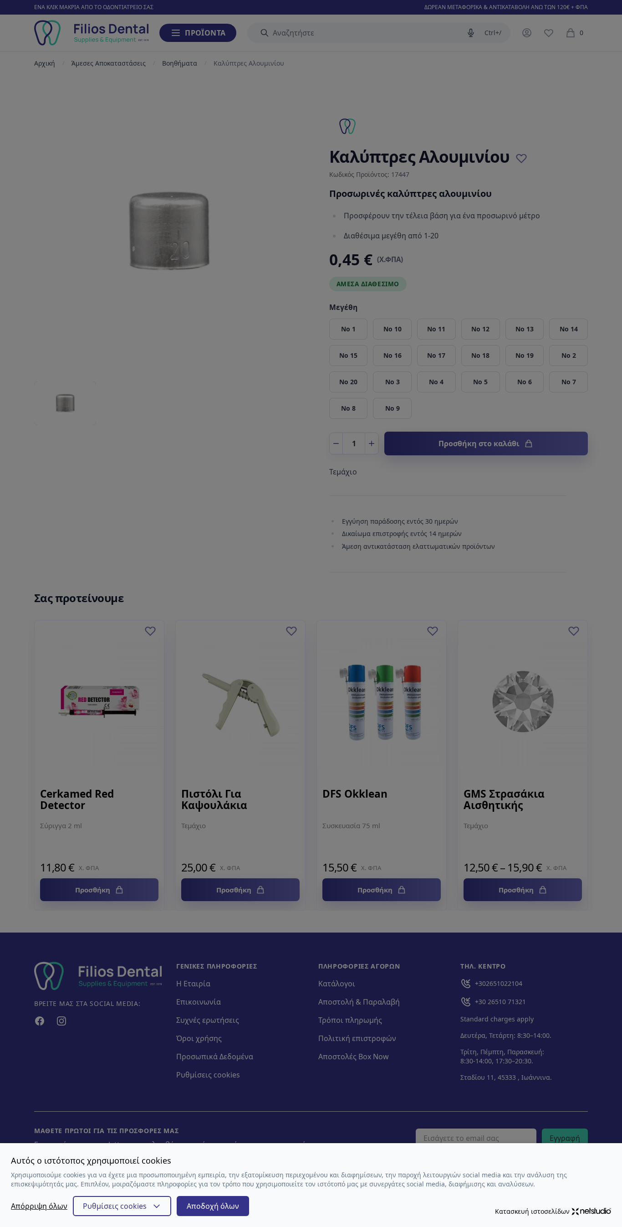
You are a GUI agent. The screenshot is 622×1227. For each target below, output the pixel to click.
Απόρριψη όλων (39, 1206)
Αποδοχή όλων (213, 1206)
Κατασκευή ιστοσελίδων (532, 1211)
